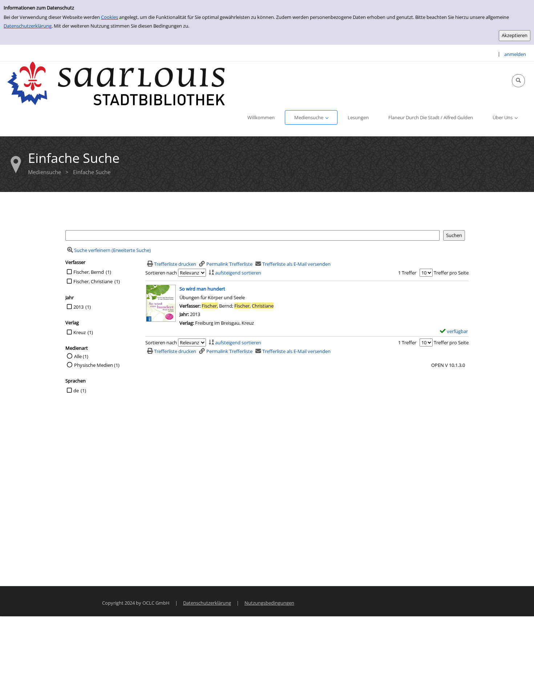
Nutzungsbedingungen (269, 603)
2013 (78, 307)
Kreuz (79, 332)
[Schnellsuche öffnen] (518, 80)
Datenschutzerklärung (28, 26)
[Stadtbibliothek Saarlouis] (116, 83)
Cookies (109, 17)
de (76, 390)
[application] (311, 117)
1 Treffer (407, 272)
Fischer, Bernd (88, 272)
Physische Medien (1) (97, 365)
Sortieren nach (161, 272)
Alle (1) (81, 356)
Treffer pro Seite (451, 272)
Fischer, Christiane (93, 281)
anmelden (515, 54)
